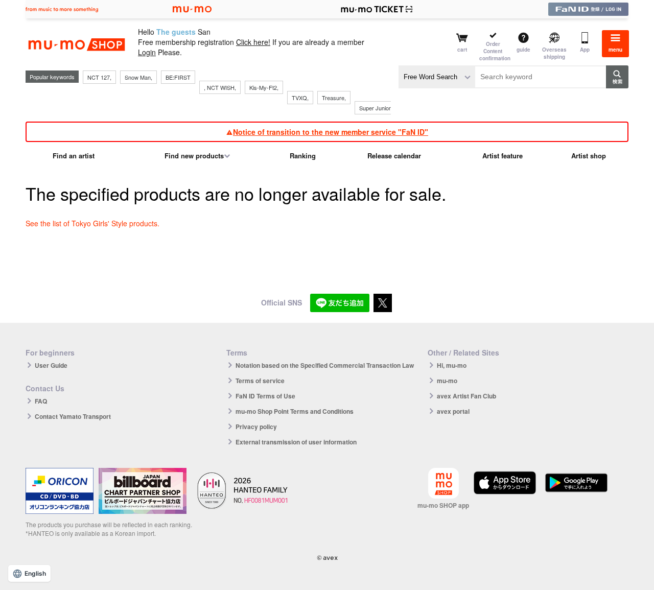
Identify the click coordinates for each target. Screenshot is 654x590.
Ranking (303, 155)
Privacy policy (256, 426)
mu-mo (447, 380)
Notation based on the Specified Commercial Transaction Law (325, 365)
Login (147, 52)
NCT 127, (99, 77)
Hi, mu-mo (451, 365)
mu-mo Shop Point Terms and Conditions (295, 411)
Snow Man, (138, 77)
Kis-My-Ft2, (263, 87)
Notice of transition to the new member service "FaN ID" (330, 132)
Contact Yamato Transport (73, 416)
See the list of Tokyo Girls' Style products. (92, 223)
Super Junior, (375, 108)
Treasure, (334, 97)
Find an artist (74, 155)
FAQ (41, 401)
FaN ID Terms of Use (265, 395)
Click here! (253, 42)
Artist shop (588, 155)
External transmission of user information (296, 441)
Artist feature (502, 155)
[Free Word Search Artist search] (437, 76)
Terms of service (260, 380)
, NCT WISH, (220, 87)
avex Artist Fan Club (466, 395)
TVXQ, (300, 97)
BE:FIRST (178, 77)
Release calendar (394, 155)
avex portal (453, 411)
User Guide (51, 365)
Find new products (194, 155)
